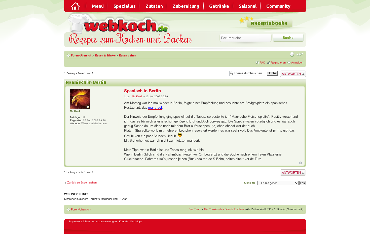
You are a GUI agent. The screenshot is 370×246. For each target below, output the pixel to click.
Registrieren (278, 62)
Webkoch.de (119, 23)
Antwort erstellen (290, 72)
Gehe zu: (249, 182)
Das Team (195, 209)
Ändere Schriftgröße (299, 54)
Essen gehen (127, 55)
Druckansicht (292, 54)
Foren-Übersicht (82, 55)
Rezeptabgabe (269, 23)
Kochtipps (136, 221)
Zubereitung (186, 6)
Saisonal (247, 6)
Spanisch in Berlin (85, 82)
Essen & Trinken (106, 55)
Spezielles (125, 6)
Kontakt (123, 221)
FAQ (262, 62)
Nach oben (300, 163)
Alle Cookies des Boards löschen (224, 209)
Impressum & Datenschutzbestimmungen (93, 221)
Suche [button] (288, 38)
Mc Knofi (137, 96)
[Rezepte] (75, 6)
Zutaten (154, 6)
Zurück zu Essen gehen (82, 182)
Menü (98, 6)
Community (278, 6)
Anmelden (297, 62)
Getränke (219, 6)
